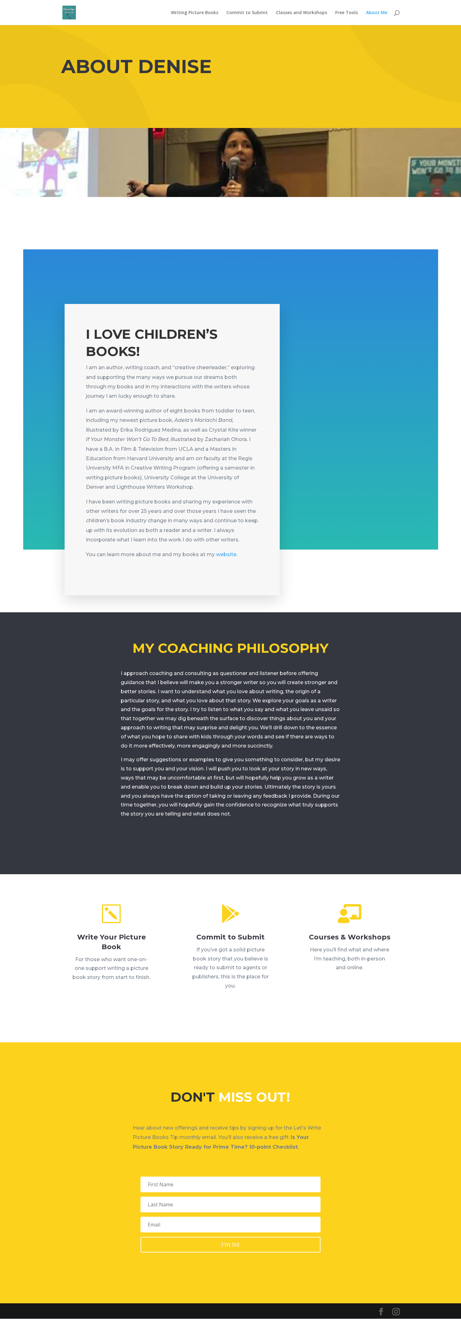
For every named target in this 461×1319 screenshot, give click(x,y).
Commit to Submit (247, 12)
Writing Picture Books (194, 12)
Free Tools (346, 12)
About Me (376, 12)
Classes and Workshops (301, 12)
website (226, 554)
